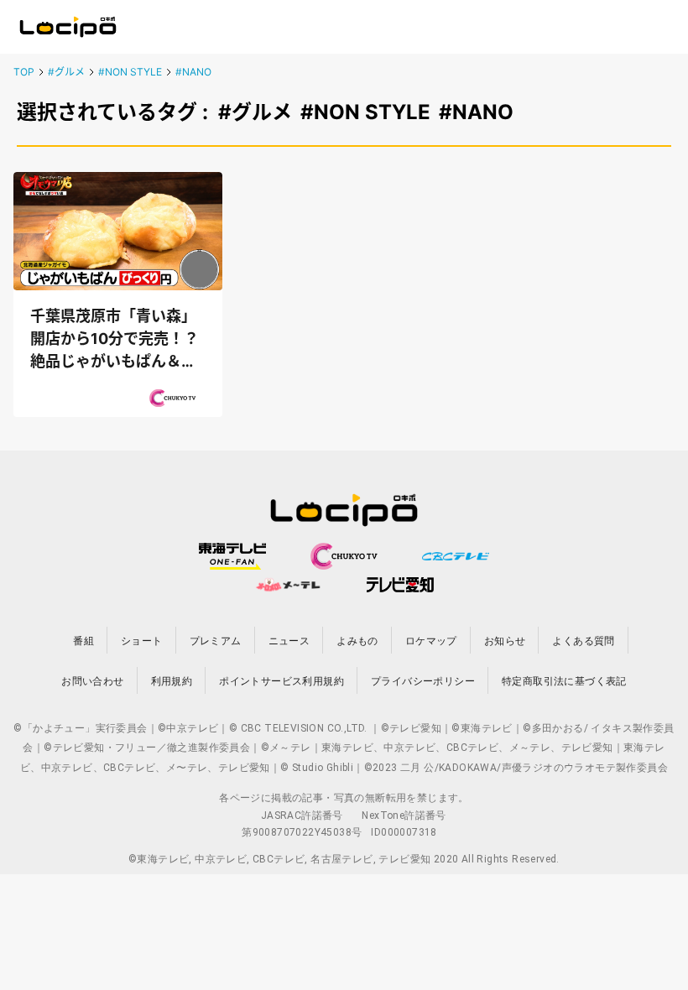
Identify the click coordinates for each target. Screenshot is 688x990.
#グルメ (66, 71)
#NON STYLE (130, 71)
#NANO (193, 71)
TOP (23, 71)
